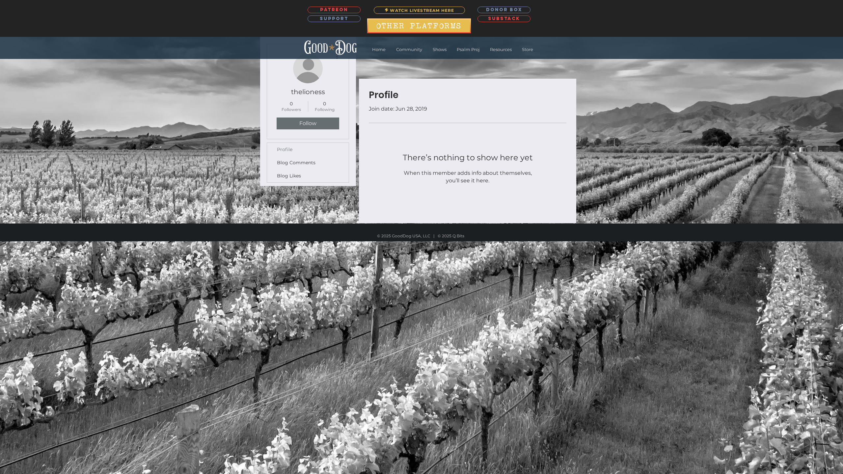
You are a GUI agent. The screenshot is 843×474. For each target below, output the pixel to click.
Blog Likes (289, 176)
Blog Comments (296, 163)
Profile (284, 149)
